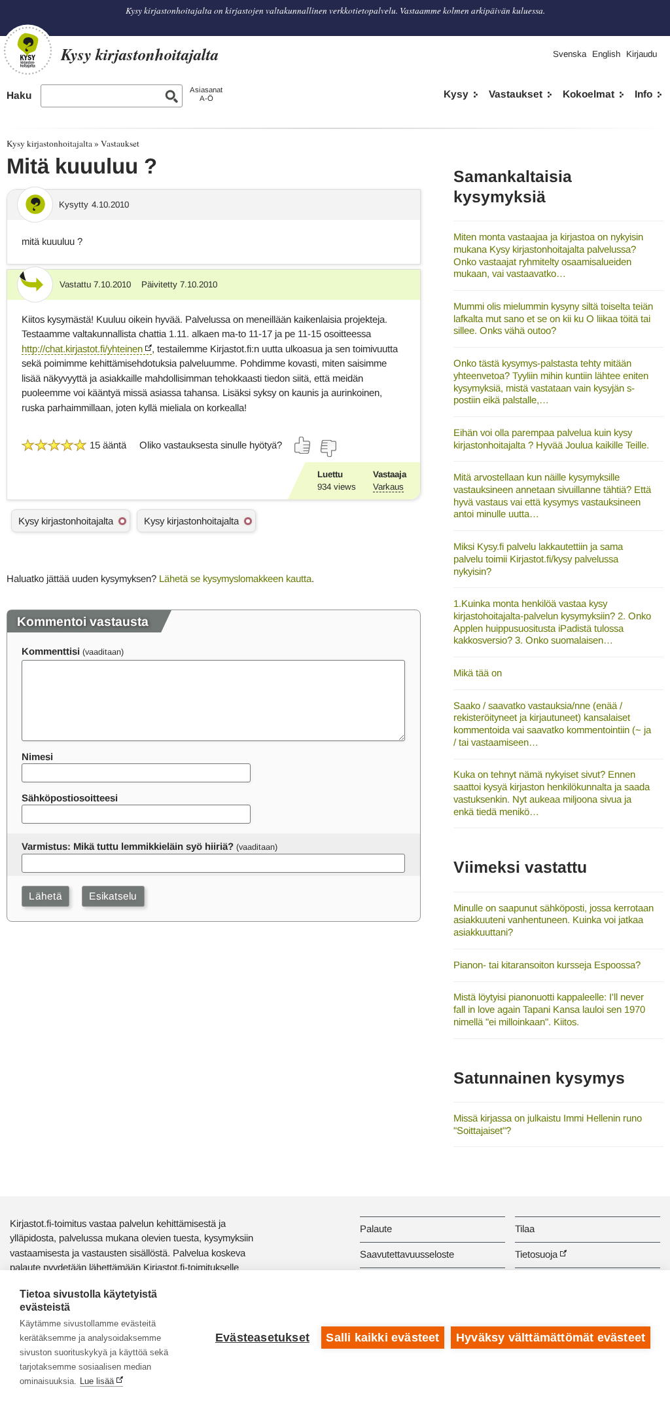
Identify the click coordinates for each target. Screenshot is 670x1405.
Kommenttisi (51, 651)
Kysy (456, 94)
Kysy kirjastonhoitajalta (49, 143)
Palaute (376, 1228)
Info (643, 94)
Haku (19, 95)
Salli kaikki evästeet (382, 1337)
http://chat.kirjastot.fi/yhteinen (82, 348)
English (606, 54)
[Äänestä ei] (327, 448)
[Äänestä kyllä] (302, 445)
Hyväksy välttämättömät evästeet (550, 1337)
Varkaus (388, 487)
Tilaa (525, 1228)
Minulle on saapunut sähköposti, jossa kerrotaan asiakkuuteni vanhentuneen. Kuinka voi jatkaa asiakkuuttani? (553, 920)
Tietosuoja (536, 1254)
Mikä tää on (477, 672)
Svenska (569, 54)
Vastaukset (515, 94)
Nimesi (37, 756)
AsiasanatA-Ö (206, 94)
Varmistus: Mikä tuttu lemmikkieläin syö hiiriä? (128, 846)
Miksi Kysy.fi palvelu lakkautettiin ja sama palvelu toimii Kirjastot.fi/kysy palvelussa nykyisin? (538, 558)
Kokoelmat (588, 94)
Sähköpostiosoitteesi (70, 797)
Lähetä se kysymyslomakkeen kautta (235, 578)
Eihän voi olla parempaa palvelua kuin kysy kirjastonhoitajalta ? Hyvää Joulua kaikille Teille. (551, 438)
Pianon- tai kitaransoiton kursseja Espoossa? (547, 964)
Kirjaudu (641, 54)
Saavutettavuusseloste (407, 1254)
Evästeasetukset (262, 1337)
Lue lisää (97, 1381)
